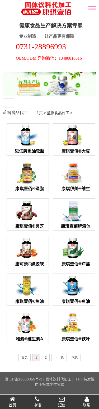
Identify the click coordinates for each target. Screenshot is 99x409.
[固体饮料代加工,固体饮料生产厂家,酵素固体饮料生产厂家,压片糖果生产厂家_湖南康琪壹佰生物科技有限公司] (40, 20)
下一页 (59, 357)
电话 (37, 405)
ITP (77, 379)
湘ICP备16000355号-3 (23, 379)
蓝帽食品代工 (15, 112)
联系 (86, 405)
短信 (61, 405)
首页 (12, 405)
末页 (75, 357)
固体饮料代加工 (58, 379)
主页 (39, 113)
